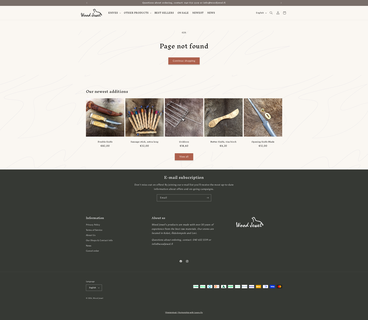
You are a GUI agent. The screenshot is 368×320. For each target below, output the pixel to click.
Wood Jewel (98, 298)
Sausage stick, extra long (144, 142)
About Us (91, 235)
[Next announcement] (281, 3)
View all (184, 156)
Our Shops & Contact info (99, 240)
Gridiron (184, 142)
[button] (114, 13)
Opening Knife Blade (262, 142)
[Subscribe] (207, 197)
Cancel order (92, 251)
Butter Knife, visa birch (223, 142)
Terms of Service (94, 230)
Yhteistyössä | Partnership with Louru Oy (184, 312)
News (89, 245)
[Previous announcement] (87, 3)
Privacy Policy (93, 224)
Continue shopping (184, 60)
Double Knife (105, 142)
